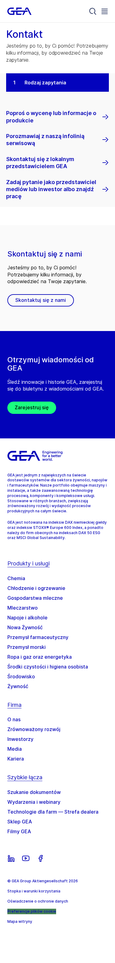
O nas (14, 719)
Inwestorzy (20, 739)
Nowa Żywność (25, 627)
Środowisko (21, 676)
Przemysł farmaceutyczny (37, 637)
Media (14, 749)
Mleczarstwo (22, 608)
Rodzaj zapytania (45, 82)
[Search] (93, 11)
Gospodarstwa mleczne (35, 598)
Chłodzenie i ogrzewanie (36, 588)
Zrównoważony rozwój (33, 729)
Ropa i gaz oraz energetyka (39, 657)
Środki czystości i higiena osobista (47, 667)
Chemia (16, 578)
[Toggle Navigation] (105, 11)
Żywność (17, 686)
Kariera (15, 759)
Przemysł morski (26, 647)
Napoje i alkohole (27, 617)
